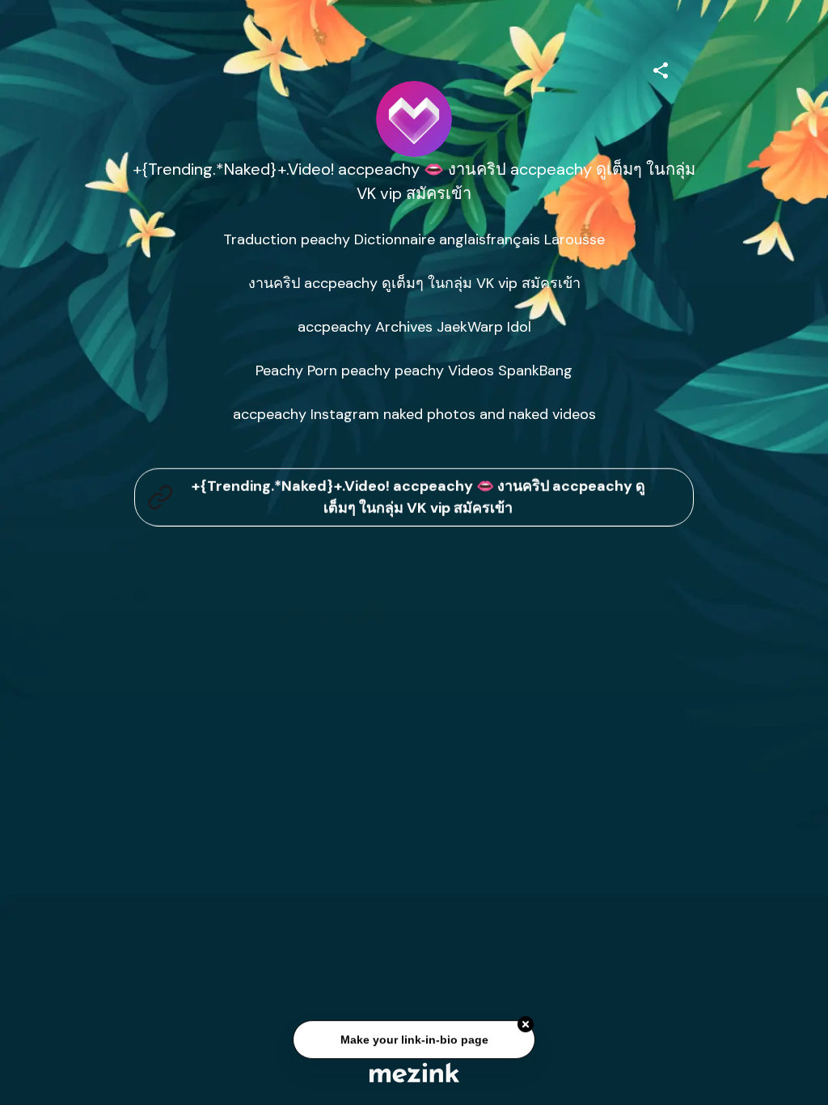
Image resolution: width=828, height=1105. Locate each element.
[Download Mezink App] (414, 1072)
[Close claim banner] (526, 1026)
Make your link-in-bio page (414, 1041)
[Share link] (660, 68)
